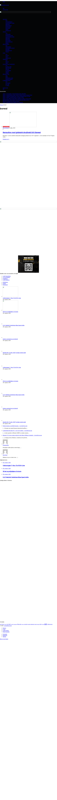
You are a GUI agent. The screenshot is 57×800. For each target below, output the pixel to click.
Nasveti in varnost (9, 64)
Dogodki (7, 49)
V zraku (7, 85)
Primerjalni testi (9, 41)
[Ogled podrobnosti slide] (25, 14)
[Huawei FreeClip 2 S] (13, 604)
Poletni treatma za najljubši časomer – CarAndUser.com (15, 425)
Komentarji (5, 284)
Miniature (8, 24)
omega (23, 624)
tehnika (38, 624)
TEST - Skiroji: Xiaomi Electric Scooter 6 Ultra (13, 97)
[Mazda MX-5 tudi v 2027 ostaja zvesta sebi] (10, 351)
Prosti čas (6, 74)
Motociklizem (9, 25)
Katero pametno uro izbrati (10, 339)
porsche (26, 624)
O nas (4, 629)
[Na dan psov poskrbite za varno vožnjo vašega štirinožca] (13, 558)
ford (9, 624)
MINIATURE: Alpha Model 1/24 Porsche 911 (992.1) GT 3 (16, 100)
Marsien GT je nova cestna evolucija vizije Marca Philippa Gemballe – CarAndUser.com (22, 435)
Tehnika (5, 59)
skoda (35, 624)
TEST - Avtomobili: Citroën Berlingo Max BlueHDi (14, 93)
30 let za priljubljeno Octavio (10, 312)
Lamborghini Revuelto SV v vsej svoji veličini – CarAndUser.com (17, 430)
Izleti (7, 76)
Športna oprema (9, 79)
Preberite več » (6, 139)
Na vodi (7, 84)
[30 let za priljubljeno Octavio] (10, 310)
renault (29, 624)
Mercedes (19, 624)
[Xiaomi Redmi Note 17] (13, 589)
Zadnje (4, 283)
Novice (5, 19)
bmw (3, 624)
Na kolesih (8, 83)
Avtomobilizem (9, 21)
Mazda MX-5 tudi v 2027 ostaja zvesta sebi (14, 352)
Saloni (7, 29)
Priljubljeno (5, 282)
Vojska (7, 73)
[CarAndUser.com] (4, 5)
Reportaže (8, 28)
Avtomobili (8, 34)
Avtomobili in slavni (10, 48)
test (40, 624)
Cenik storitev (6, 630)
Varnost (7, 71)
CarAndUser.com (8, 625)
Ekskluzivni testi (9, 35)
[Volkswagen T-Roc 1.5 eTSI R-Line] (10, 296)
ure (45, 624)
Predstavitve (8, 26)
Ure (4, 53)
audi (1, 624)
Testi (4, 31)
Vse (6, 20)
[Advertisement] (11, 198)
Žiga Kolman (6, 128)
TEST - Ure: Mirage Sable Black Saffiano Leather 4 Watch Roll (17, 98)
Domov (1, 104)
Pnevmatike (8, 40)
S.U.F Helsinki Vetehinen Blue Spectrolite (13, 325)
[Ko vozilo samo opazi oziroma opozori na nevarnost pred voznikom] (13, 620)
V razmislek (8, 70)
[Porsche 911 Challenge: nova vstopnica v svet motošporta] (13, 573)
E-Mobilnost (6, 80)
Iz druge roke (8, 66)
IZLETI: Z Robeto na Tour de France (11, 101)
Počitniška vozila (9, 78)
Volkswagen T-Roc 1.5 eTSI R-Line (12, 298)
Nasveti (7, 69)
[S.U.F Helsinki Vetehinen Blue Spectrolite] (10, 323)
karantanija (15, 624)
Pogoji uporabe (6, 631)
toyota (43, 624)
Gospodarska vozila (10, 23)
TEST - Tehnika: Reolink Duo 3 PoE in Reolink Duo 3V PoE (16, 96)
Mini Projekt (8, 68)
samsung (32, 624)
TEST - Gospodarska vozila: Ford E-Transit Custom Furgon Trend (17, 95)
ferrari (5, 624)
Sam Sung (5, 455)
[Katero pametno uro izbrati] (10, 337)
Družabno (6, 44)
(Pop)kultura (8, 46)
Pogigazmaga (6, 445)
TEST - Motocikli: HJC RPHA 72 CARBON (13, 102)
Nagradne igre (9, 50)
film (7, 624)
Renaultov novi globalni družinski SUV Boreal (22, 132)
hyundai (12, 624)
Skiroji (7, 43)
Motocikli (8, 39)
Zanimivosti (8, 30)
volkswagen (49, 624)
